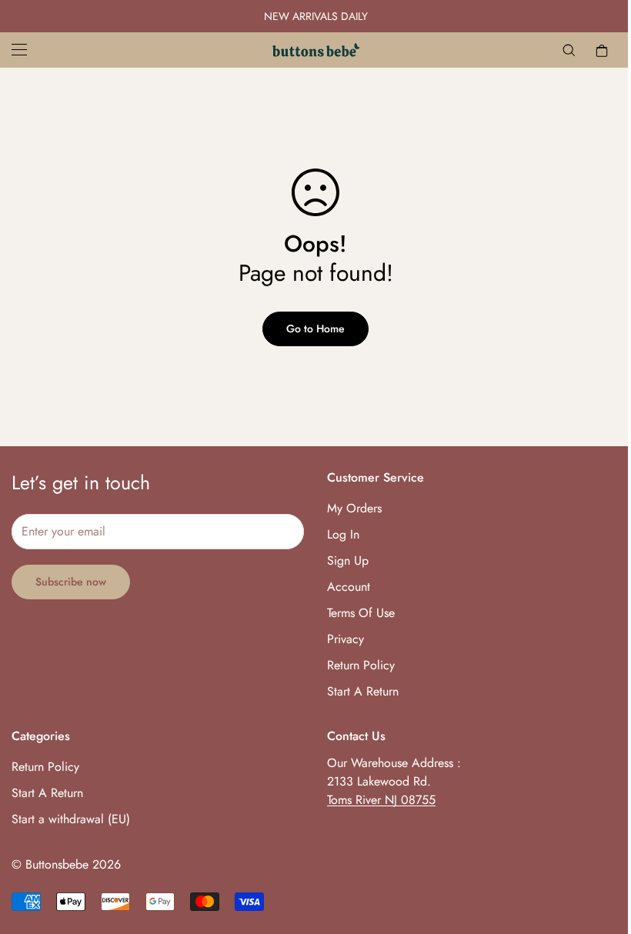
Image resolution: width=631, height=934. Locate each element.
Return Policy (361, 665)
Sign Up (348, 560)
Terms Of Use (361, 613)
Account (348, 586)
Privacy (345, 639)
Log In (343, 534)
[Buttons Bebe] (316, 50)
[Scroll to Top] (601, 850)
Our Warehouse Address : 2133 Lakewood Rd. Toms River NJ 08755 (394, 781)
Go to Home (315, 328)
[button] (601, 50)
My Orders (354, 508)
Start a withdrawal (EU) (71, 819)
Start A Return (363, 691)
